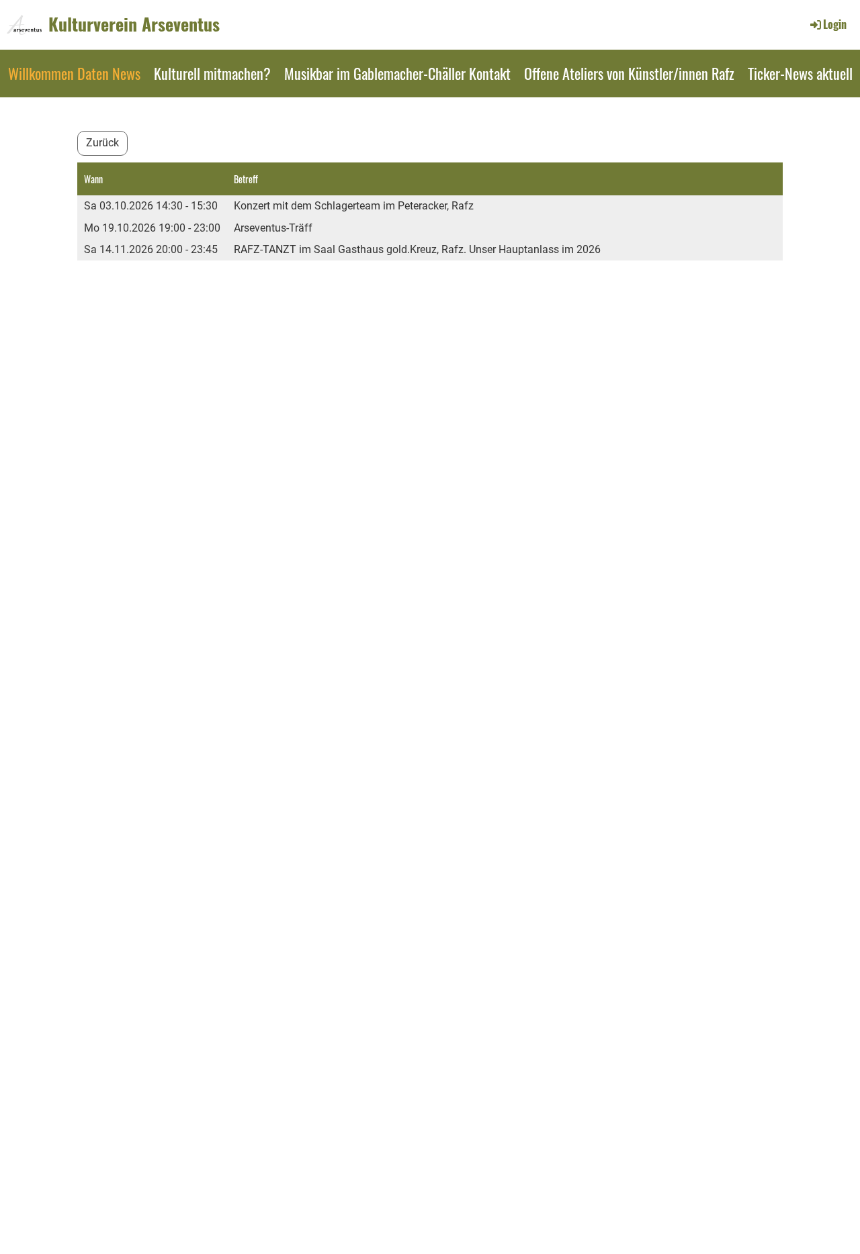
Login (835, 24)
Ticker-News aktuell (800, 73)
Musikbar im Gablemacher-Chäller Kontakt (397, 73)
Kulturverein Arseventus (134, 24)
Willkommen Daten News (74, 73)
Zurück (102, 142)
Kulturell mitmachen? (212, 73)
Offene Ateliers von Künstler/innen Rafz (629, 73)
